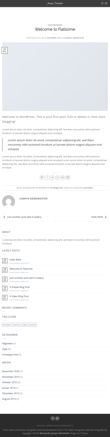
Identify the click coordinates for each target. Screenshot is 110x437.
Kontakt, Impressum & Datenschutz (55, 425)
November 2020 (10, 371)
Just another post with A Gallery (24, 216)
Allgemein (7, 343)
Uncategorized (55, 25)
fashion (16, 324)
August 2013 (9, 398)
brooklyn (7, 324)
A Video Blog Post (19, 296)
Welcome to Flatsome (21, 268)
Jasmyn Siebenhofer (74, 38)
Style (4, 349)
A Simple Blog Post (20, 287)
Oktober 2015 (9, 382)
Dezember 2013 (10, 393)
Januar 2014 (8, 387)
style (25, 324)
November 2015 (10, 376)
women (32, 324)
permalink (88, 187)
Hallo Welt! (97, 216)
